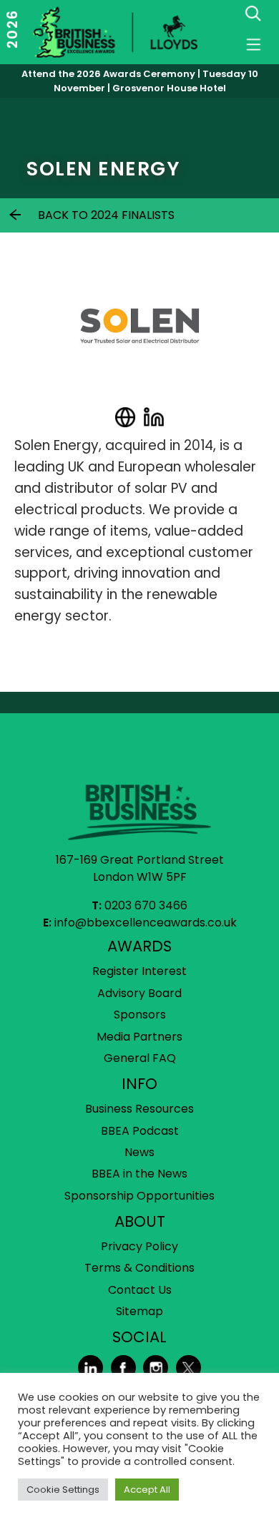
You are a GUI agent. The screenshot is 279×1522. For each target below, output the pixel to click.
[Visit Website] (125, 417)
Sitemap (139, 1311)
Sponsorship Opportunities (139, 1196)
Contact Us (140, 1290)
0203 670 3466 (145, 905)
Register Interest (139, 971)
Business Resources (139, 1108)
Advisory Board (139, 993)
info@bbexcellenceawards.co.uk (145, 922)
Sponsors (140, 1014)
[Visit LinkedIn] (154, 417)
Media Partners (139, 1036)
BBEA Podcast (140, 1131)
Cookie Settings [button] (62, 1489)
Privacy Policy (139, 1246)
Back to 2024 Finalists (106, 215)
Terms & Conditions (139, 1268)
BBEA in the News (139, 1173)
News (139, 1152)
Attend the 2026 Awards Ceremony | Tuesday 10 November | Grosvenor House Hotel (139, 81)
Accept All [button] (147, 1489)
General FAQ (140, 1058)
